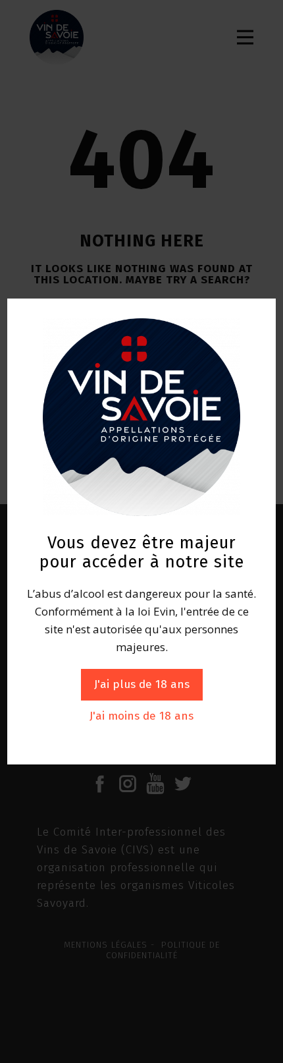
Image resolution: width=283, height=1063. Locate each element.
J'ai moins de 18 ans (141, 716)
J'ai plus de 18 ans (142, 684)
